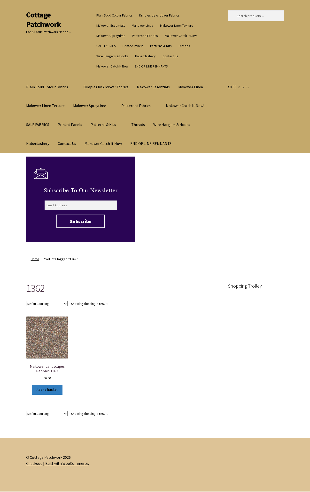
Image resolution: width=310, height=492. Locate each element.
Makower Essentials (110, 25)
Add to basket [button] (47, 389)
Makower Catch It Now (112, 66)
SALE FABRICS (106, 46)
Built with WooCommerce (66, 463)
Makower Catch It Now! (181, 35)
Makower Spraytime (110, 35)
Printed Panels (133, 46)
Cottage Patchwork (43, 19)
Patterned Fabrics (145, 35)
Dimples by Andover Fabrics (159, 15)
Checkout (34, 463)
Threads (184, 46)
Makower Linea (142, 25)
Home (35, 259)
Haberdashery (145, 56)
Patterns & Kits (161, 46)
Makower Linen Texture (176, 25)
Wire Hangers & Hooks (112, 56)
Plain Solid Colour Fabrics (114, 15)
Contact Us (170, 56)
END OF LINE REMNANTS (151, 66)
